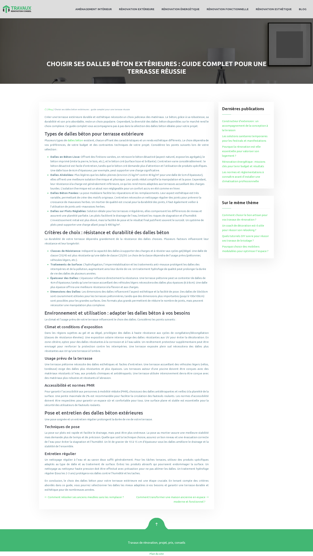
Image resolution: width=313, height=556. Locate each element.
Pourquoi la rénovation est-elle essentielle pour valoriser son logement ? (241, 151)
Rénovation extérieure (136, 9)
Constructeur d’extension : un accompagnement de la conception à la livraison (245, 126)
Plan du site (156, 553)
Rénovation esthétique (274, 9)
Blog (302, 9)
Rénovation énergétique (180, 9)
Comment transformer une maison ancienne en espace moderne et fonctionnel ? (170, 499)
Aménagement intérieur (93, 9)
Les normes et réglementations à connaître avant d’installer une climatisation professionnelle (243, 177)
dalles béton (75, 140)
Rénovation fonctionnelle (228, 9)
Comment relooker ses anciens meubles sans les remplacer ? (86, 497)
